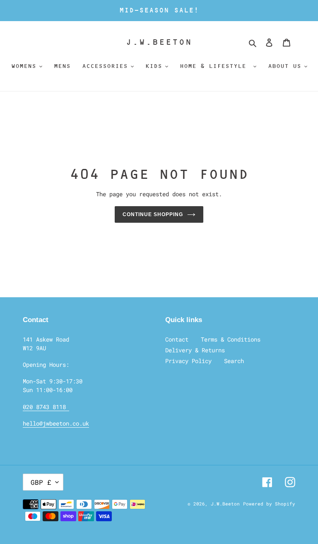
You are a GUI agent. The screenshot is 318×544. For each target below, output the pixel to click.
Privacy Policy (188, 361)
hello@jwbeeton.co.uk (56, 423)
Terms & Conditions (230, 339)
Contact (176, 339)
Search (234, 361)
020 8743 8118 (46, 407)
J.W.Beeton (159, 42)
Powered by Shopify (269, 504)
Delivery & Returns (195, 350)
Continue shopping (153, 214)
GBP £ (41, 482)
